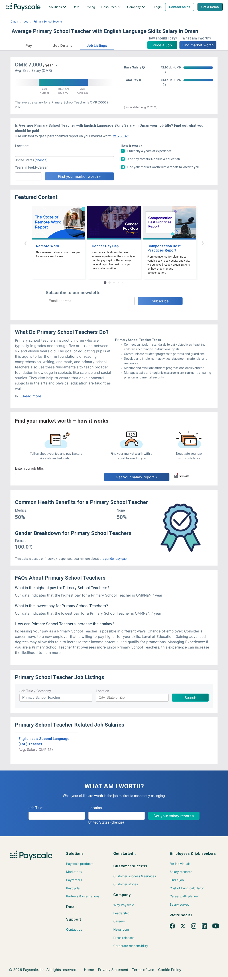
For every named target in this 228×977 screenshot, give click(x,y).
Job (26, 21)
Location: (22, 146)
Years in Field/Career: (31, 167)
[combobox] (64, 153)
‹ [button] (25, 242)
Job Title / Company (35, 691)
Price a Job (162, 45)
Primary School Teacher (48, 21)
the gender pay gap (113, 558)
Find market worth (198, 45)
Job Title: (35, 808)
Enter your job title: (29, 468)
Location (102, 691)
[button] (29, 45)
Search (190, 697)
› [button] (202, 242)
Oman (14, 21)
